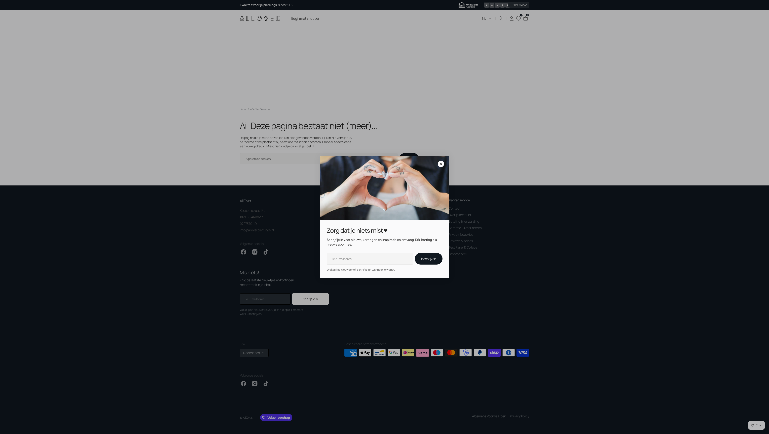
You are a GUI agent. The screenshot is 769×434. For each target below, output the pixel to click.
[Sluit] (441, 164)
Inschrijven (428, 259)
